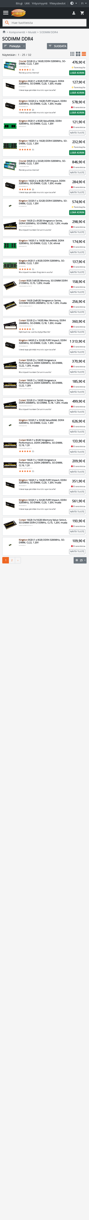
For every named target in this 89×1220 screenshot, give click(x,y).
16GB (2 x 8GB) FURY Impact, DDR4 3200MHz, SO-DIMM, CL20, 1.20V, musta (42, 182)
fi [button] (82, 3)
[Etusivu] (18, 13)
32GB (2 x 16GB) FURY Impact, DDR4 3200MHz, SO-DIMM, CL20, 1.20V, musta (42, 102)
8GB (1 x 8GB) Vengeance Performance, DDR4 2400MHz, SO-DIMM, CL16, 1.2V (41, 443)
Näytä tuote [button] (77, 132)
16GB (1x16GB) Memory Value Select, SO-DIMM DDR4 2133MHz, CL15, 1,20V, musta (43, 521)
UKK (27, 3)
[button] (73, 3)
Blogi (19, 3)
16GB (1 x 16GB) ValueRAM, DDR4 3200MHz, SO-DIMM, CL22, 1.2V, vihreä (41, 242)
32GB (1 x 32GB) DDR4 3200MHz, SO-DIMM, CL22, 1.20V (43, 202)
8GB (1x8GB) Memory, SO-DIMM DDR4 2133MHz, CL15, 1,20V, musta (43, 282)
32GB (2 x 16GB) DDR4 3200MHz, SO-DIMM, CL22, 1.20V (42, 62)
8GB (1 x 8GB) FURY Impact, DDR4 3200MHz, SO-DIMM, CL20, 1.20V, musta (41, 82)
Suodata (57, 46)
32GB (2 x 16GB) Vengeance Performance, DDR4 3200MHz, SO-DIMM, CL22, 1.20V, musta (41, 363)
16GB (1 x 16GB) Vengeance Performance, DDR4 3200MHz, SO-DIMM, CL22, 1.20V (41, 383)
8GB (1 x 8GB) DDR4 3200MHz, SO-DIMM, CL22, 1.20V (42, 262)
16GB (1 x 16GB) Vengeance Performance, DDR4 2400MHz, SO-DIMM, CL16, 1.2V (41, 463)
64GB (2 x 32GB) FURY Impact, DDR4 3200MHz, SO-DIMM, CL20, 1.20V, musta (42, 341)
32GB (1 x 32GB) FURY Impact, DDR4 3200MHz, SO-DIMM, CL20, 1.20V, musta (42, 501)
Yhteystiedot (57, 3)
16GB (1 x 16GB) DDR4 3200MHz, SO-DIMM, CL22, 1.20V (43, 142)
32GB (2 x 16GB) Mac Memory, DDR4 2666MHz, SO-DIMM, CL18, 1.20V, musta (42, 322)
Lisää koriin (77, 72)
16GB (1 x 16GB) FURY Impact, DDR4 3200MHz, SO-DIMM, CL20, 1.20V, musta (42, 481)
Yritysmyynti (39, 3)
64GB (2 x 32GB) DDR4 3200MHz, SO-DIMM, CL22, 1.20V (42, 162)
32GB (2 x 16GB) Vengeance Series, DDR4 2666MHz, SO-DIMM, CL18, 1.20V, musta (43, 401)
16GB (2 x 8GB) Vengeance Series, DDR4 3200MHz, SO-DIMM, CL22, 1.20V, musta (43, 222)
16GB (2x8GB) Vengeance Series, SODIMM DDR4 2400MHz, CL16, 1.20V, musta (43, 302)
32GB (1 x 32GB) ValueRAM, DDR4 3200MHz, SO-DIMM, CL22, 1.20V (41, 421)
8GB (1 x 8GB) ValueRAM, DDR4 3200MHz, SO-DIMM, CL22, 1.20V (40, 122)
